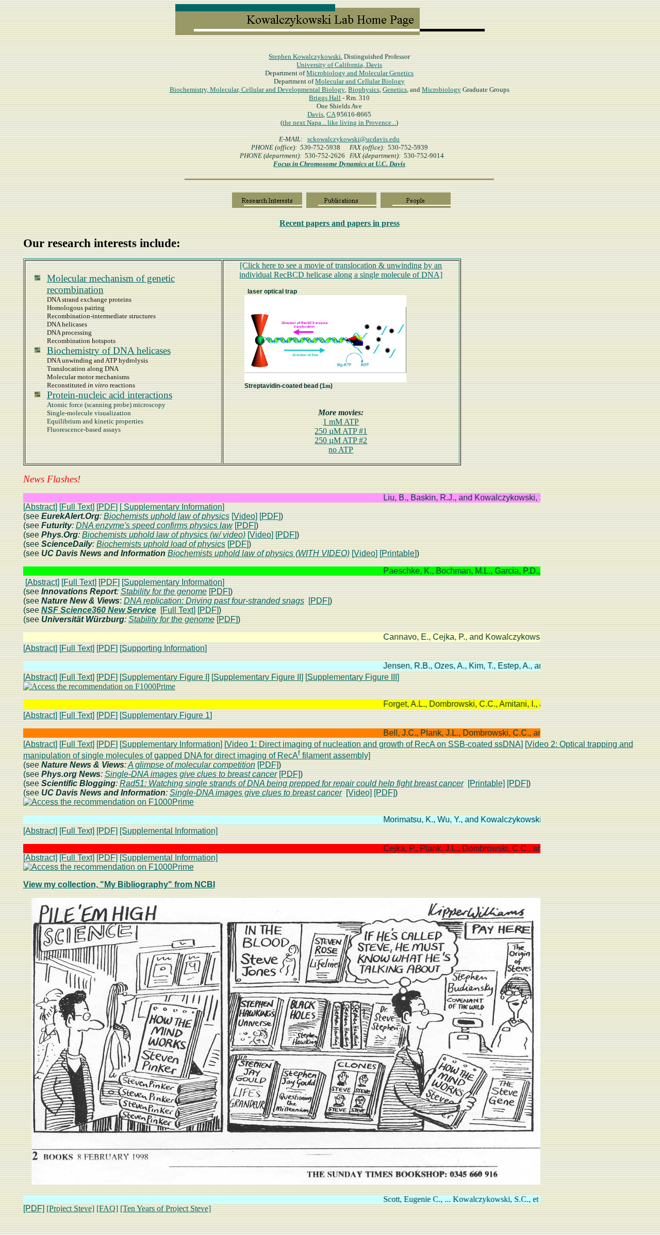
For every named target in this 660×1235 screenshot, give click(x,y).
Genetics (395, 89)
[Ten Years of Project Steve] (165, 1208)
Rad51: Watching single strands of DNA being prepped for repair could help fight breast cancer (292, 783)
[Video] (244, 516)
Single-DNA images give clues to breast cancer (191, 774)
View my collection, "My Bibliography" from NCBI (119, 884)
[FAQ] (107, 1208)
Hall (325, 98)
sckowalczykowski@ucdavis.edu (353, 139)
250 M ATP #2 (341, 440)
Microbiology (360, 73)
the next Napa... (305, 122)
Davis (315, 114)
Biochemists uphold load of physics (160, 544)
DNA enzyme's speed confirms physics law (154, 525)
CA (330, 114)
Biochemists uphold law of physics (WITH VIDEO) (259, 553)
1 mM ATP (341, 421)
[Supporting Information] (163, 648)
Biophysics (364, 89)
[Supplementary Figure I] (164, 677)
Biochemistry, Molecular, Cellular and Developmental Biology (257, 89)
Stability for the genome (164, 591)
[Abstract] (40, 506)
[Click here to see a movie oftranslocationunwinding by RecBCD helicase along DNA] (340, 270)
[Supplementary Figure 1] (166, 715)
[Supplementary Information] (173, 582)
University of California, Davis (339, 65)
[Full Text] (76, 506)
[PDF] (107, 506)
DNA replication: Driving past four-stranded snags (214, 600)
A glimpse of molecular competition (191, 764)
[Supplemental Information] (169, 830)
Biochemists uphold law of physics (166, 516)
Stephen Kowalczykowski (305, 56)
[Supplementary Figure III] (352, 677)
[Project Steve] (70, 1208)
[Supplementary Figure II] (257, 677)
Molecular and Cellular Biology (360, 81)
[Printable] (398, 553)
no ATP (340, 449)
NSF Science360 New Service (98, 610)
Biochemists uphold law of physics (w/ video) (163, 534)
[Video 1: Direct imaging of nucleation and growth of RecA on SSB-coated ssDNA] (373, 744)
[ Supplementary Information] (172, 506)
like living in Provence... (361, 122)
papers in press (339, 223)
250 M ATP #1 (341, 431)
